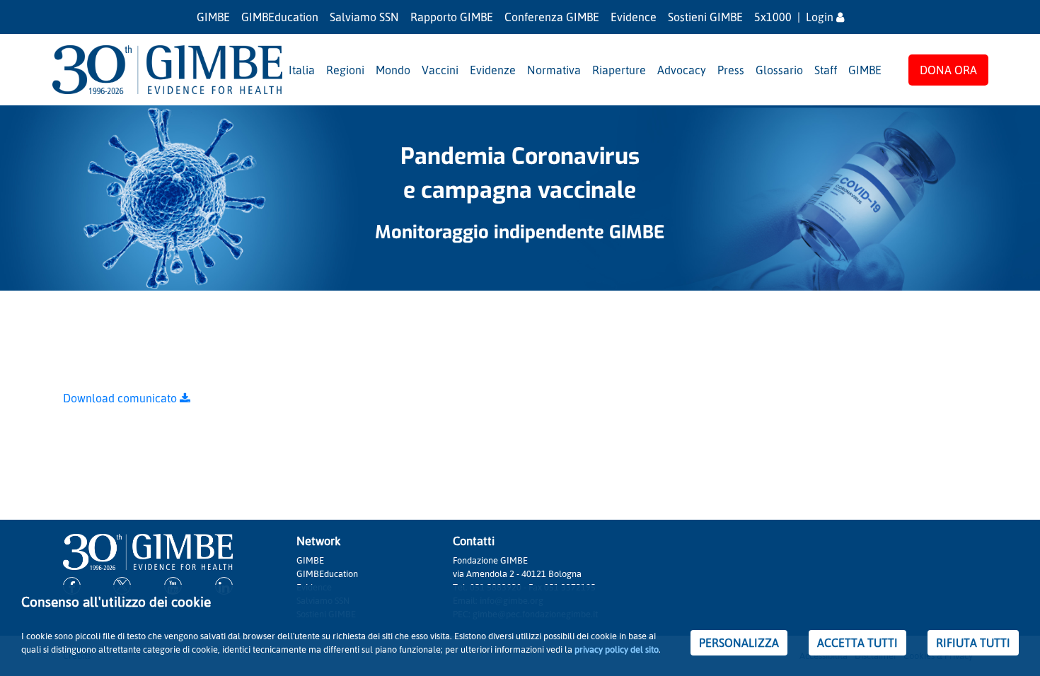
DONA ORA (948, 70)
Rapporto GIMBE (451, 17)
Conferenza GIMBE (551, 17)
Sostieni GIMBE (705, 17)
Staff (825, 70)
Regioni (345, 70)
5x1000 (773, 17)
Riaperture (619, 70)
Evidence (634, 17)
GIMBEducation (279, 17)
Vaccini (440, 70)
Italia (302, 70)
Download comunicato (121, 398)
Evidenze (493, 70)
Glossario (779, 70)
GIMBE (213, 17)
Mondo (393, 70)
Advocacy (681, 70)
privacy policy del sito (616, 649)
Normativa (554, 70)
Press (730, 70)
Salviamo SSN (364, 17)
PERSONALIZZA (739, 643)
